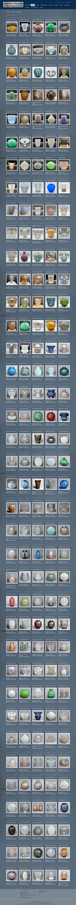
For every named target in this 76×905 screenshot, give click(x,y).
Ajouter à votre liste (11, 35)
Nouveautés (27, 5)
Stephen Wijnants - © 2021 (38, 901)
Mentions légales (46, 902)
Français (70, 2)
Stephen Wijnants (25, 892)
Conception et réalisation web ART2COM (34, 902)
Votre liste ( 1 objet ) (60, 2)
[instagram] (40, 894)
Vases (32, 5)
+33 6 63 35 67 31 (25, 894)
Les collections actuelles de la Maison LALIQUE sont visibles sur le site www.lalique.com (38, 904)
